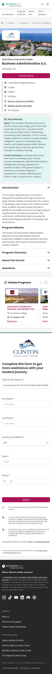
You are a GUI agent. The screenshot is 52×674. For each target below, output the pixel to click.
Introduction (8, 14)
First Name (8, 398)
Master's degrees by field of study (16, 645)
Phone (6, 475)
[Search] (42, 4)
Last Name (8, 418)
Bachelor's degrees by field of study (16, 650)
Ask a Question (42, 13)
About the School (32, 13)
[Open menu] (47, 4)
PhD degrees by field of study (14, 655)
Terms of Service (11, 553)
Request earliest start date (20, 106)
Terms (30, 542)
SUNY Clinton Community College (17, 59)
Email (5, 456)
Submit (26, 499)
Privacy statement (43, 542)
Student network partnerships (14, 626)
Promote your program (11, 621)
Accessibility (35, 668)
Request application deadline (21, 101)
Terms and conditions (10, 668)
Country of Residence (13, 437)
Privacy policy (25, 668)
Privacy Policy (42, 550)
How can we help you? (13, 379)
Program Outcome (21, 13)
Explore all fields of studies (13, 640)
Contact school (26, 75)
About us (5, 616)
